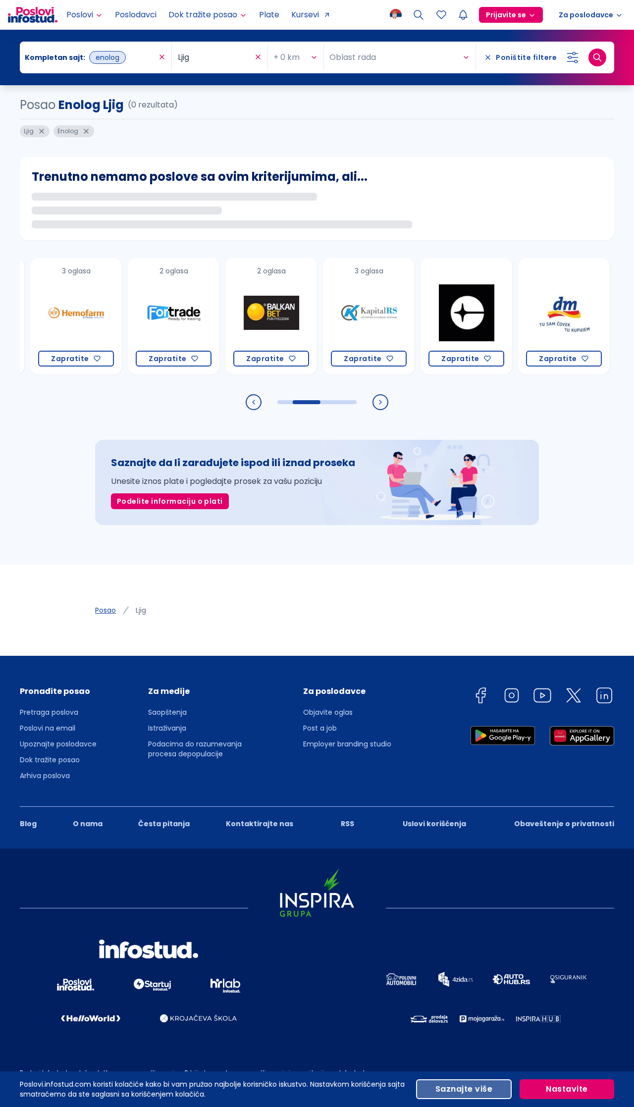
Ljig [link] (141, 610)
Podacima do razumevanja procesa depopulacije (195, 749)
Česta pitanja (164, 824)
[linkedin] (604, 697)
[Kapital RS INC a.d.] (350, 316)
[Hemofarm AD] (58, 316)
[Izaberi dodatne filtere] (573, 57)
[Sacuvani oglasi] (441, 15)
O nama (88, 824)
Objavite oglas (328, 712)
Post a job (320, 728)
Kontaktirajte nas (259, 824)
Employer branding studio (347, 744)
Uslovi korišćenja (434, 824)
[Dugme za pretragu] (597, 57)
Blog (28, 824)
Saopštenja (167, 712)
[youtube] (542, 697)
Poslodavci (136, 14)
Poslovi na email (47, 728)
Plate (269, 14)
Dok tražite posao (50, 760)
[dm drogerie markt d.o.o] (545, 316)
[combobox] (90, 57)
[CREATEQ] (448, 316)
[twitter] (573, 697)
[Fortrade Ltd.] (155, 316)
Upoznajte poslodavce (58, 744)
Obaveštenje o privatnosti (564, 824)
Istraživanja (167, 728)
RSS (347, 824)
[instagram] (512, 697)
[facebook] (480, 697)
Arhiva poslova (45, 776)
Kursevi (305, 14)
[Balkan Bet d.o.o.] (253, 316)
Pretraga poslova (49, 712)
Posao (105, 610)
